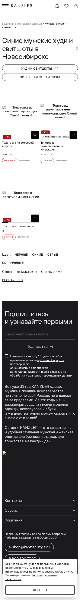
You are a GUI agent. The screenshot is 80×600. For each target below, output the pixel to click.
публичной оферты (50, 360)
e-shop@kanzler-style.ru (29, 547)
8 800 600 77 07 (22, 558)
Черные (21, 254)
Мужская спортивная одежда (22, 23)
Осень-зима (52, 272)
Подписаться (40, 346)
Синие (37, 254)
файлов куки (63, 571)
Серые (52, 254)
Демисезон (27, 272)
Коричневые (13, 262)
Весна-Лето (12, 280)
